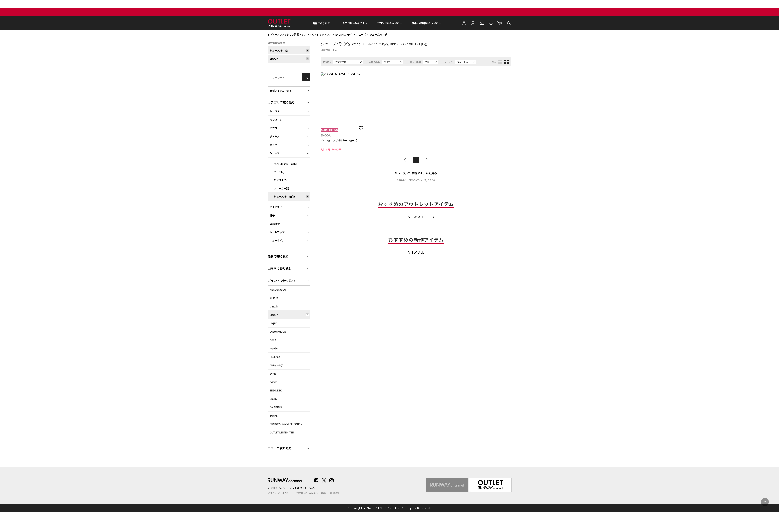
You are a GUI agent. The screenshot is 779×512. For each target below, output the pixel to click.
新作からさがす (321, 23)
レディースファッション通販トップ (287, 34)
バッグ (273, 145)
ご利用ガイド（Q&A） (304, 487)
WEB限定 (275, 223)
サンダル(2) (280, 180)
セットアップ (277, 232)
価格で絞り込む (278, 257)
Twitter (324, 480)
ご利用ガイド (464, 22)
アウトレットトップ (320, 34)
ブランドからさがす (388, 23)
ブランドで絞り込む (281, 281)
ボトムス (275, 136)
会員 (473, 22)
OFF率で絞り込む (280, 269)
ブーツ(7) (279, 172)
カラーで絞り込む (280, 448)
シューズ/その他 (378, 34)
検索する (508, 22)
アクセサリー (277, 207)
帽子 (272, 215)
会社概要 (335, 492)
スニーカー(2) (281, 188)
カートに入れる (499, 22)
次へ (426, 160)
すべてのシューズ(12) (285, 163)
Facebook (316, 480)
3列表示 (500, 62)
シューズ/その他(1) (284, 196)
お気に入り (490, 22)
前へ (406, 160)
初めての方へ (277, 487)
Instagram (331, 480)
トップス (275, 111)
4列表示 (506, 62)
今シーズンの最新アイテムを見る (416, 173)
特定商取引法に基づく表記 (311, 492)
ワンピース (276, 119)
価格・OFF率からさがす (425, 23)
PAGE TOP (765, 502)
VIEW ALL (416, 217)
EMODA (274, 58)
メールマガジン (482, 22)
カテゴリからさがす (353, 23)
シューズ (361, 34)
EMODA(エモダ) (343, 34)
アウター (275, 128)
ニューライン (277, 240)
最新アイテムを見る (281, 90)
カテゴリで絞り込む (281, 103)
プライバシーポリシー (280, 492)
